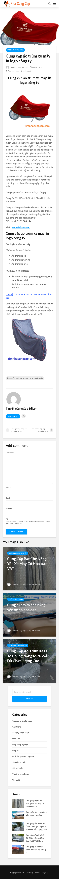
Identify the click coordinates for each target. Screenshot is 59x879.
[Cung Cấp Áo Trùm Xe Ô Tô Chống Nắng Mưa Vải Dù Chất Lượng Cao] (29, 660)
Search (29, 699)
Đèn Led (16, 738)
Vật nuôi (16, 780)
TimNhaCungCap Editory (21, 584)
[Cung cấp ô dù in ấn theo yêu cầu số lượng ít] (18, 849)
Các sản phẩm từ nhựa (15, 50)
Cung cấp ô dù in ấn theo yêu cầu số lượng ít (36, 849)
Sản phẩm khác (19, 762)
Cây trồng (16, 726)
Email (8, 498)
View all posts (13, 416)
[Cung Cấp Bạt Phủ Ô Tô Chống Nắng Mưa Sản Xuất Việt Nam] (18, 838)
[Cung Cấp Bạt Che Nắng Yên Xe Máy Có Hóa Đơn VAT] (29, 568)
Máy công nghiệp (20, 744)
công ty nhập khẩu (20, 732)
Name (9, 487)
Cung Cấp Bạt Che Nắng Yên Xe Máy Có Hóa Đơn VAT (35, 803)
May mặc (16, 750)
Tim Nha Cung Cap (41, 872)
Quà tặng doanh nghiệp (18, 553)
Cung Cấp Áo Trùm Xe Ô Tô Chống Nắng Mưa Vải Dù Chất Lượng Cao (36, 826)
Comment (10, 452)
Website (9, 509)
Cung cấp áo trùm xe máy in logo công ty (25, 378)
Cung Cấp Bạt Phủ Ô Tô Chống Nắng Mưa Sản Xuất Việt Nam (35, 838)
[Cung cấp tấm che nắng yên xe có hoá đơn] (29, 614)
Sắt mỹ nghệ (17, 768)
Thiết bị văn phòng (16, 599)
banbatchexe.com (21, 227)
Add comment (13, 71)
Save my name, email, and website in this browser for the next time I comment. (28, 522)
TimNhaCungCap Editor (19, 67)
